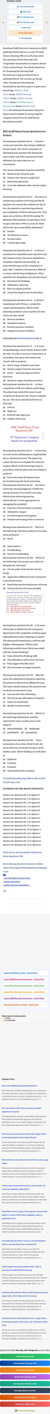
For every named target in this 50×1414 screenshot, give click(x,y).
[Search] (46, 22)
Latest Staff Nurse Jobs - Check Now (20, 973)
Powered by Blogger (26, 1411)
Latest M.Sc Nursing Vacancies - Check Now (24, 992)
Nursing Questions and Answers (16, 885)
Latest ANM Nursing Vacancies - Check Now (24, 998)
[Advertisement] (25, 942)
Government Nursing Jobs (25, 1363)
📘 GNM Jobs (25, 12)
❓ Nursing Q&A (25, 38)
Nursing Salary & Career (25, 1390)
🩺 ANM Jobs (25, 28)
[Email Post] (4, 876)
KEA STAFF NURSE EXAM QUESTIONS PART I (20, 1086)
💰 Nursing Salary (25, 33)
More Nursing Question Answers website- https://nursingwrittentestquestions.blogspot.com (25, 868)
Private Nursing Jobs (25, 1370)
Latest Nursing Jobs (25, 1356)
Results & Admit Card (25, 1404)
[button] (4, 891)
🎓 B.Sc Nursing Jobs (25, 17)
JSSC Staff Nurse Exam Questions (17, 878)
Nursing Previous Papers (25, 1397)
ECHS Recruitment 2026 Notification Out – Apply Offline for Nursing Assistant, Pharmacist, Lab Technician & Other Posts (25, 1321)
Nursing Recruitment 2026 (25, 1384)
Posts (8, 1018)
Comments (10, 1020)
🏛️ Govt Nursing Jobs (25, 7)
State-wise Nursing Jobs (25, 1377)
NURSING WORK (14, 1)
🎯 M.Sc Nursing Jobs (25, 22)
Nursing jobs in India (12, 882)
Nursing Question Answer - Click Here (21, 1005)
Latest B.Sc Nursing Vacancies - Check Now (24, 986)
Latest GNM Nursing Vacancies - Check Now (24, 979)
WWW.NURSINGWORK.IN (30, 338)
